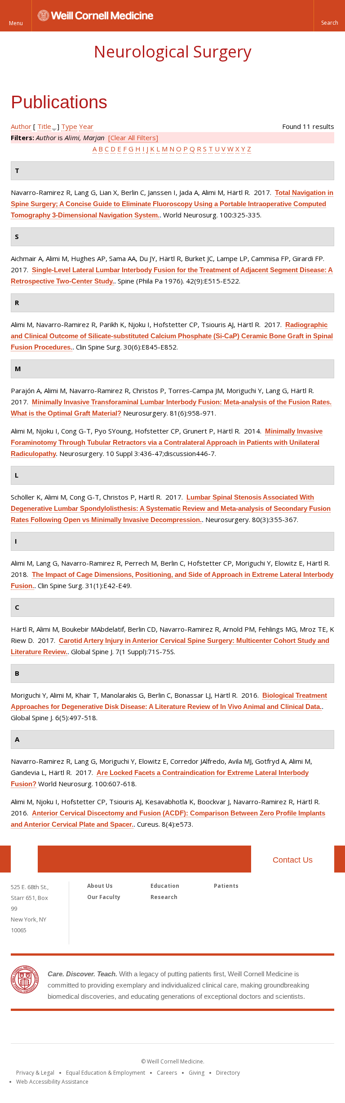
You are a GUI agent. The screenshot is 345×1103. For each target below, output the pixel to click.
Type (69, 126)
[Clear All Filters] (133, 137)
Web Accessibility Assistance (52, 1081)
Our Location (24, 859)
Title (44, 126)
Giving (196, 1072)
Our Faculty (103, 897)
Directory (228, 1072)
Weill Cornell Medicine (172, 1028)
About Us (100, 886)
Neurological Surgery (172, 51)
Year (86, 126)
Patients (226, 886)
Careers (167, 1072)
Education (164, 886)
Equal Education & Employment (105, 1072)
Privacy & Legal (35, 1072)
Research (163, 897)
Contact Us (293, 859)
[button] (329, 15)
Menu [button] (16, 23)
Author (21, 126)
